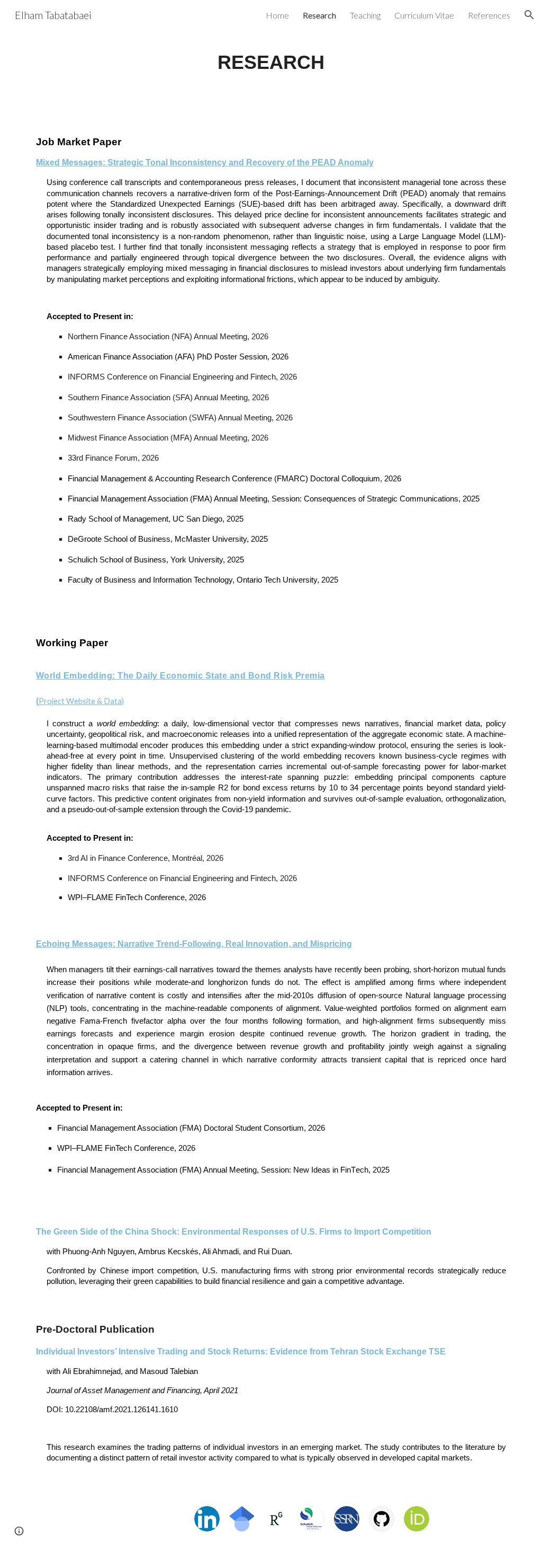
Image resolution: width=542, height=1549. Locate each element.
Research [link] (319, 15)
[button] (529, 15)
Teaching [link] (365, 15)
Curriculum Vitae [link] (424, 15)
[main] (270, 62)
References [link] (489, 15)
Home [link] (277, 15)
